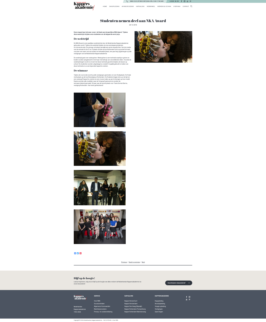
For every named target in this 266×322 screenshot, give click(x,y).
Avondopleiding (160, 303)
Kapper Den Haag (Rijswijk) (133, 306)
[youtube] (186, 299)
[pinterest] (189, 299)
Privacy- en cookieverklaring (103, 312)
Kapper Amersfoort (130, 301)
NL (175, 1)
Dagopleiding (159, 301)
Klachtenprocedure (100, 309)
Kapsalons (140, 6)
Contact (186, 6)
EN (178, 1)
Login (172, 1)
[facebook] (186, 296)
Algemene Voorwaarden (102, 306)
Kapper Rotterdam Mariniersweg (135, 312)
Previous (124, 262)
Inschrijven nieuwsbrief (176, 283)
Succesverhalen (99, 303)
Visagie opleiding (160, 306)
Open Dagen (159, 312)
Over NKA (97, 301)
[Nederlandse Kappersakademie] (84, 6)
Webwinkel (151, 6)
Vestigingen (159, 309)
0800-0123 (133, 1)
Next (143, 262)
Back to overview (134, 262)
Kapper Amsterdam (130, 303)
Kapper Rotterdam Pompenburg (135, 309)
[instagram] (189, 296)
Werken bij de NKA (164, 6)
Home (105, 6)
